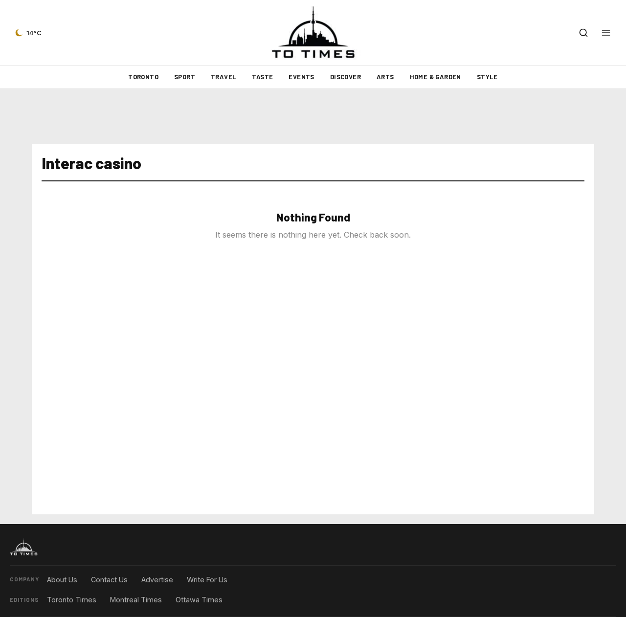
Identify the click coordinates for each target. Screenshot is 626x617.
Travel (223, 77)
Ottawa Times (199, 599)
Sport (184, 77)
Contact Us (109, 579)
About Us (62, 579)
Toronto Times (71, 599)
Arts (385, 77)
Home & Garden (435, 77)
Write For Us (207, 579)
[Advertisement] (313, 116)
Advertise (157, 579)
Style (487, 77)
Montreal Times (136, 599)
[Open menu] (606, 32)
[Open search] (583, 32)
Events (301, 77)
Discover (345, 77)
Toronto (143, 77)
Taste (262, 77)
